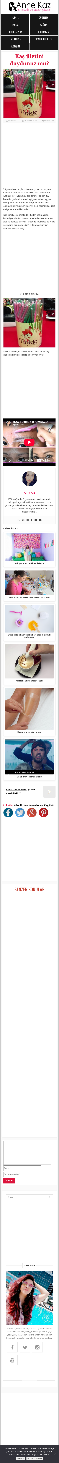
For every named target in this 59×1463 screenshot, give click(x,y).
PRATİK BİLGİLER (43, 39)
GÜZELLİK (43, 17)
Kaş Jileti (49, 805)
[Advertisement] (29, 157)
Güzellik (18, 805)
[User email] (40, 520)
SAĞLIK (43, 25)
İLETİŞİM (15, 46)
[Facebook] (31, 520)
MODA (15, 25)
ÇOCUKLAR (43, 32)
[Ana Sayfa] (29, 11)
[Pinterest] (23, 520)
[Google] (19, 520)
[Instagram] (27, 520)
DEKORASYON (15, 32)
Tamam (20, 1458)
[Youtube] (35, 520)
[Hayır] (55, 1453)
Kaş (26, 805)
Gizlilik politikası (35, 1458)
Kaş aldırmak (36, 805)
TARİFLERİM (15, 39)
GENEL (15, 17)
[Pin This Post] (44, 816)
